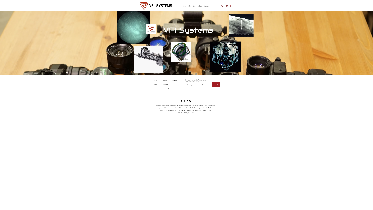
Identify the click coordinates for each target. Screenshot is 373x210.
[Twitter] (187, 101)
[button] (194, 6)
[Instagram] (184, 101)
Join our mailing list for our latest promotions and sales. (195, 80)
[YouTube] (190, 101)
